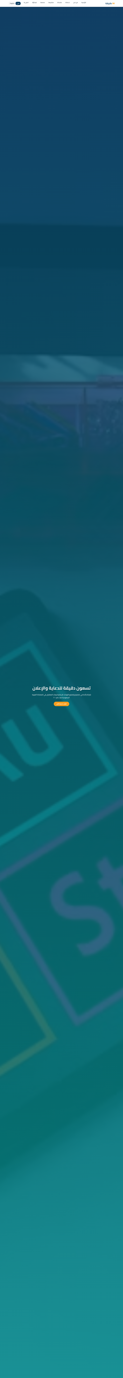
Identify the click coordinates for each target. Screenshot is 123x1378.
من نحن (75, 2)
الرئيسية (83, 2)
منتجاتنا (59, 2)
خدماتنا (67, 2)
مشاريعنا (51, 2)
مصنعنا (42, 2)
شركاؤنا (34, 2)
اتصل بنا (26, 2)
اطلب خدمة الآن (61, 704)
